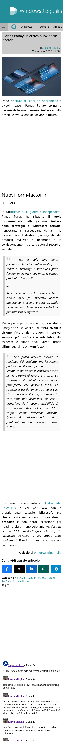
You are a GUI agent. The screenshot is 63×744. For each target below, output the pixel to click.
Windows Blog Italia (47, 553)
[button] (4, 27)
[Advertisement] (31, 151)
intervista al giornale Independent (35, 212)
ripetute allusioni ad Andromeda (34, 101)
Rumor (51, 578)
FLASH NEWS (25, 578)
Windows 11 (28, 26)
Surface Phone (21, 581)
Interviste (40, 578)
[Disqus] (31, 700)
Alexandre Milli (50, 47)
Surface (44, 26)
